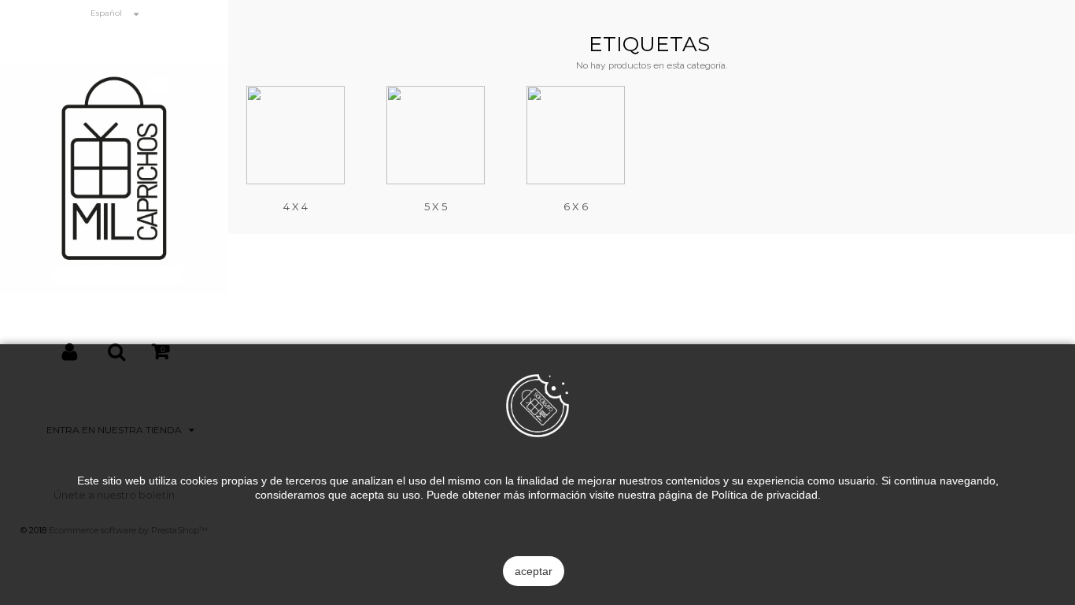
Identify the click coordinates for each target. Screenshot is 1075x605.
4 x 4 (295, 206)
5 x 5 (435, 206)
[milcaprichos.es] (114, 178)
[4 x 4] (295, 135)
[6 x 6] (576, 135)
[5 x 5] (436, 135)
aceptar (533, 571)
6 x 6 (575, 206)
